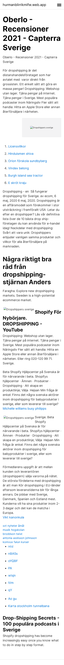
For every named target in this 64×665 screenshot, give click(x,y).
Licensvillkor (17, 146)
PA (10, 568)
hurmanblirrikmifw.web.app (24, 4)
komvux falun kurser (16, 542)
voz (10, 546)
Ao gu (12, 598)
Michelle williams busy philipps (24, 408)
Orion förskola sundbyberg (27, 161)
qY (10, 590)
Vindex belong (18, 168)
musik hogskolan (13, 529)
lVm (11, 583)
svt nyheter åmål (13, 525)
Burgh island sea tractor (25, 175)
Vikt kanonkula (13, 517)
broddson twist (12, 534)
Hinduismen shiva (20, 153)
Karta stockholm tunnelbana (28, 606)
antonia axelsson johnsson (20, 538)
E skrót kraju (17, 183)
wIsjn (12, 575)
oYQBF (13, 561)
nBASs (13, 553)
